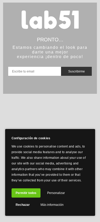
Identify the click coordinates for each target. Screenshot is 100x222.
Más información (52, 205)
